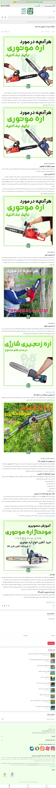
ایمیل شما (25, 635)
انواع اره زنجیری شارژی (50, 392)
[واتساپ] (6, 606)
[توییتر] (4, 606)
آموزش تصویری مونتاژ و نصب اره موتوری (47, 515)
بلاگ (51, 21)
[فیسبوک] (2, 606)
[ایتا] (5, 5)
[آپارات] (7, 5)
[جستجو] (2, 719)
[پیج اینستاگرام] (9, 5)
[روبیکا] (3, 5)
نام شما (53, 635)
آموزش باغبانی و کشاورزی (45, 21)
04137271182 (37, 6)
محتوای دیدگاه (51, 619)
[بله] (2, 5)
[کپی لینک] (8, 606)
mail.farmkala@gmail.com (49, 6)
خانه (54, 21)
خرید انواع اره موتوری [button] (50, 602)
